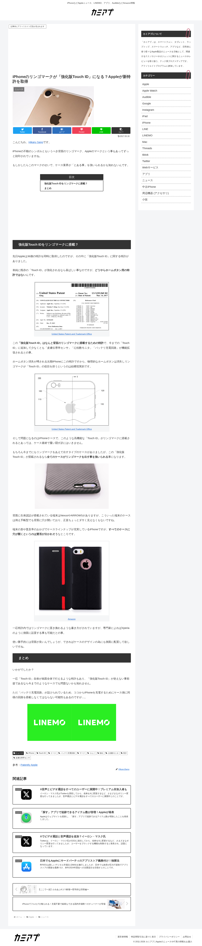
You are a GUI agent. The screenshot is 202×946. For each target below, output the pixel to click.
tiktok (145, 154)
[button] (120, 130)
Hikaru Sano (36, 142)
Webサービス (150, 167)
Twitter (146, 161)
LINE (145, 129)
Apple (145, 84)
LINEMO (147, 135)
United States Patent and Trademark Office (72, 334)
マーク (82, 753)
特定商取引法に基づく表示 (143, 937)
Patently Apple (29, 764)
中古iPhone (149, 186)
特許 (125, 753)
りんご (92, 753)
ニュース (19, 753)
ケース (53, 753)
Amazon (72, 619)
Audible (146, 97)
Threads (147, 148)
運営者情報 (123, 937)
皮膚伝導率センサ (23, 758)
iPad (145, 116)
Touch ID (42, 753)
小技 (145, 199)
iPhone (31, 753)
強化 (101, 753)
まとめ (47, 188)
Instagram (148, 109)
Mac (144, 141)
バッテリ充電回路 (68, 753)
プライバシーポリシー (169, 937)
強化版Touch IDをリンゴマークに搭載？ (66, 183)
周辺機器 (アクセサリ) (155, 193)
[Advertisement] (72, 51)
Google (146, 103)
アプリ (146, 174)
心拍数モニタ (113, 753)
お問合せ (187, 937)
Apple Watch (149, 90)
